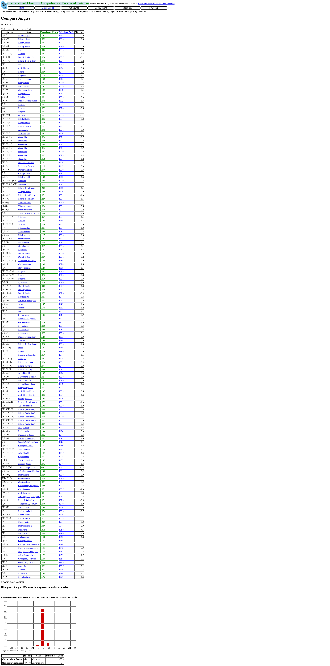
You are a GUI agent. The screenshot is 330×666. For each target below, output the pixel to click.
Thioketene (22, 570)
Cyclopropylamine (25, 446)
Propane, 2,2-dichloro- (27, 402)
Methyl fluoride (24, 380)
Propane (21, 104)
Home (21, 8)
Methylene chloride (26, 163)
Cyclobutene (23, 457)
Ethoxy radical (24, 515)
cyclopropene (23, 537)
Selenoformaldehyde (26, 555)
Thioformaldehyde (25, 460)
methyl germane (24, 493)
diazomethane (24, 322)
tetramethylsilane (25, 210)
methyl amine (23, 83)
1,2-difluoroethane (25, 406)
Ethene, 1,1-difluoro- (26, 199)
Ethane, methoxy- (25, 362)
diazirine (21, 308)
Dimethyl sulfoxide (26, 57)
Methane (21, 64)
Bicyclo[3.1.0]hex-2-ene (28, 442)
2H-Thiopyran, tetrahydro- (29, 496)
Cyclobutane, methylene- (28, 486)
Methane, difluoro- (26, 166)
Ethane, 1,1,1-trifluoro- (27, 344)
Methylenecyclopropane (28, 548)
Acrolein (21, 221)
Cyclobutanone (24, 489)
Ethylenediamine (25, 235)
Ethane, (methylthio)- (27, 409)
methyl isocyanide (25, 388)
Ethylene (22, 75)
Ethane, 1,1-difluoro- (26, 195)
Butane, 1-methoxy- (26, 435)
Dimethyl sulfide (25, 170)
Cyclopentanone (25, 264)
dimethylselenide (25, 398)
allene (20, 348)
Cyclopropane (24, 173)
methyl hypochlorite (26, 391)
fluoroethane (23, 326)
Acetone (21, 54)
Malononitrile (23, 242)
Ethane (21, 72)
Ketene (21, 351)
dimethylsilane (24, 478)
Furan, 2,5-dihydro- (26, 500)
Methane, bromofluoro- (27, 337)
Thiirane (21, 340)
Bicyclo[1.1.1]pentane (27, 319)
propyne (21, 115)
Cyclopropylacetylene (27, 559)
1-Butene (22, 217)
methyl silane (23, 475)
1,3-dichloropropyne (26, 467)
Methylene (22, 530)
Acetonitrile (23, 130)
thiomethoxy (23, 566)
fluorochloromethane (26, 384)
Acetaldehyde (24, 133)
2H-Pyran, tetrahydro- (27, 300)
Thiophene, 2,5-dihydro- (28, 504)
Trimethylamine (24, 202)
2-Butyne (22, 359)
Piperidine (22, 250)
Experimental (48, 8)
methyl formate (24, 239)
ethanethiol (22, 137)
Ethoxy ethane (24, 39)
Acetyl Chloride (24, 191)
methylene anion (25, 526)
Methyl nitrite (23, 427)
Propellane (22, 573)
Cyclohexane (23, 246)
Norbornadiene (24, 268)
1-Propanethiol (24, 228)
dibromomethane (25, 90)
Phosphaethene (24, 577)
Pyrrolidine (22, 282)
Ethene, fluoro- (24, 126)
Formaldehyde (24, 35)
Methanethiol (23, 86)
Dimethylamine (24, 286)
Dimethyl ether (24, 253)
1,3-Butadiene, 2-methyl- (28, 213)
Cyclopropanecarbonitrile (28, 544)
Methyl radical (24, 522)
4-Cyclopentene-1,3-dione (29, 471)
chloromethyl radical (26, 562)
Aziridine (22, 304)
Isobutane (22, 181)
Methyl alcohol (24, 50)
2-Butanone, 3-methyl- (27, 377)
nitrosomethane (24, 464)
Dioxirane (22, 311)
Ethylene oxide (24, 177)
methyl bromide (24, 68)
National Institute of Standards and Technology (157, 3)
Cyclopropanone (25, 541)
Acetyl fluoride (24, 373)
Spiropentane (23, 315)
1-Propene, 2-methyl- (27, 261)
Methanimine (23, 507)
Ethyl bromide (24, 93)
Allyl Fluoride (24, 449)
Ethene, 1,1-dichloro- (27, 188)
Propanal (22, 271)
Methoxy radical (25, 511)
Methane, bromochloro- (28, 101)
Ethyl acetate (23, 297)
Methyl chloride (24, 79)
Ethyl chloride (24, 119)
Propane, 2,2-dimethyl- (27, 355)
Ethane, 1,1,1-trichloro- (27, 61)
